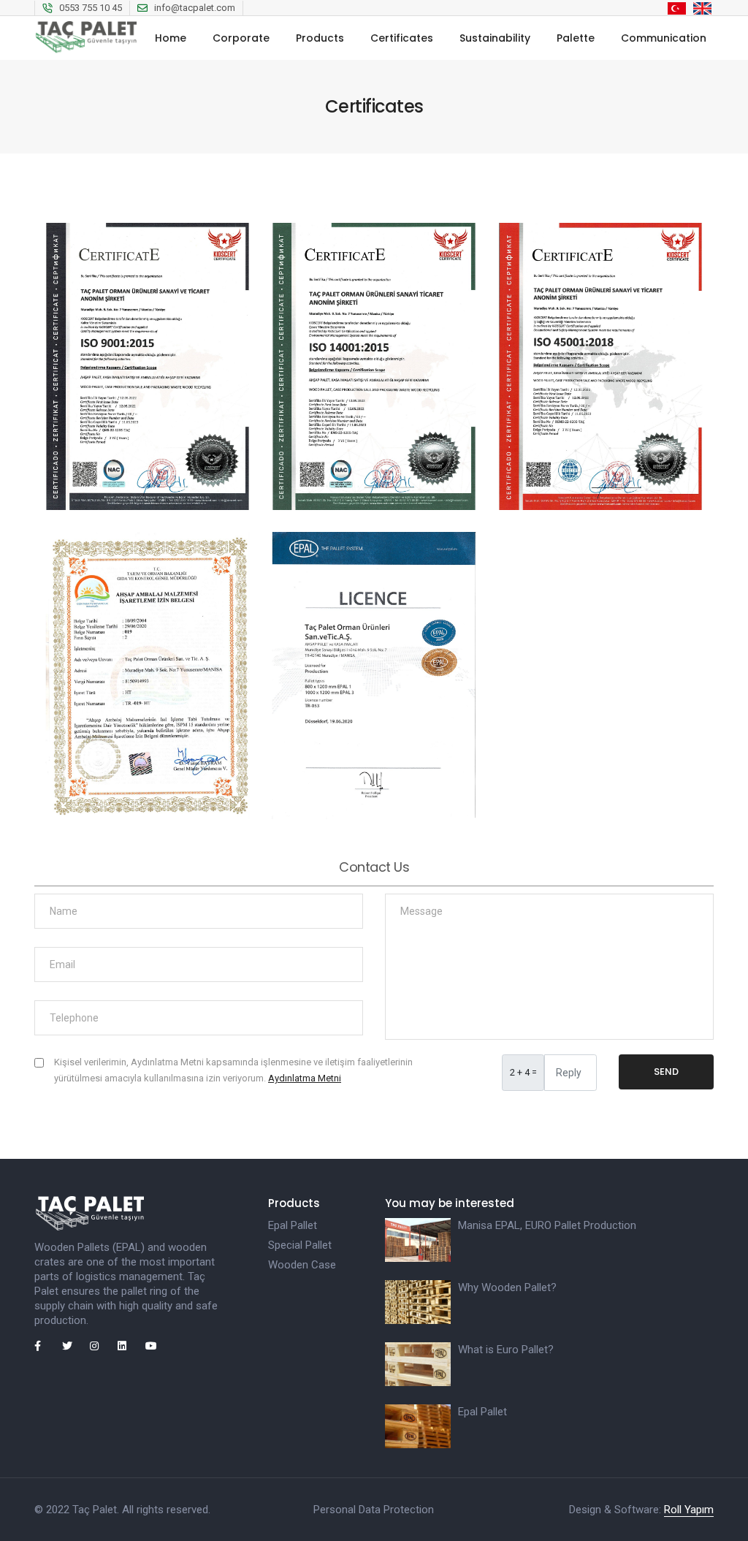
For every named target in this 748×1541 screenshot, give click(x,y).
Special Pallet (300, 1245)
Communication (663, 38)
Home (170, 38)
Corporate (241, 38)
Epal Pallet (292, 1225)
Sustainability (494, 38)
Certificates (401, 38)
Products (320, 38)
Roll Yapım (689, 1509)
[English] (702, 7)
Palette (576, 38)
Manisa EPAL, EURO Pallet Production (547, 1225)
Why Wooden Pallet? (507, 1287)
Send (666, 1071)
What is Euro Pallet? (506, 1349)
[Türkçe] (677, 7)
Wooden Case (302, 1264)
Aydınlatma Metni (304, 1078)
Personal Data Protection (373, 1509)
